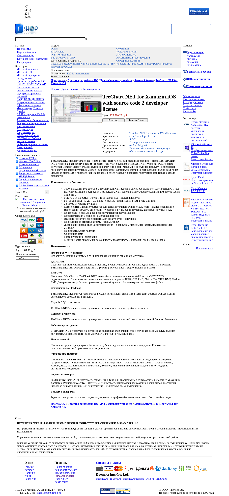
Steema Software (60, 76)
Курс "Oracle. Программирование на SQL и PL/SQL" (202, 180)
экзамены (192, 62)
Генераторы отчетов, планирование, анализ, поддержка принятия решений (30, 92)
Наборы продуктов (62, 66)
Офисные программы (29, 105)
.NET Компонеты (61, 54)
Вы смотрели (93, 39)
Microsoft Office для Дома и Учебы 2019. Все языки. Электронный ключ (202, 168)
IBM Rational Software (29, 138)
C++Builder (122, 48)
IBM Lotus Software (28, 135)
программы (193, 55)
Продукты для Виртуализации (26, 131)
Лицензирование (92, 89)
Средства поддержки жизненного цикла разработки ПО (83, 63)
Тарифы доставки (193, 102)
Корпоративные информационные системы (32, 143)
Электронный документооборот (27, 149)
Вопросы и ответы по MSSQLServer (31, 175)
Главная (29, 466)
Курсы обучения (26, 52)
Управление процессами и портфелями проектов (144, 63)
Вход (211, 39)
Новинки (29, 472)
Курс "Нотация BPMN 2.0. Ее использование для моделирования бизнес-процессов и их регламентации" (202, 232)
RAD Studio (57, 51)
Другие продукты (71, 89)
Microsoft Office (25, 72)
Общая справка (191, 96)
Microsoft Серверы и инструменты (28, 77)
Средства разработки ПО (31, 81)
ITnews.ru (161, 478)
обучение (192, 59)
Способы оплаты (192, 105)
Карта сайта (189, 111)
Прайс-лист (189, 108)
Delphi (54, 48)
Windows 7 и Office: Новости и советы (30, 163)
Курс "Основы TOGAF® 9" (199, 190)
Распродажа (24, 62)
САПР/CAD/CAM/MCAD (31, 84)
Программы (24, 48)
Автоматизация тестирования (133, 57)
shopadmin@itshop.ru (157, 11)
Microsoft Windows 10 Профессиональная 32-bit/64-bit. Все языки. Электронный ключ (202, 152)
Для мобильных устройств (66, 60)
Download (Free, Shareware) (32, 58)
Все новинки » (204, 248)
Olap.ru (150, 478)
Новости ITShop (28, 158)
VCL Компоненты (126, 51)
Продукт (56, 89)
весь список (82, 73)
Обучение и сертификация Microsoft (32, 169)
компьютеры (194, 65)
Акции (28, 475)
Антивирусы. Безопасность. (33, 120)
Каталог (29, 469)
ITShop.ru (115, 478)
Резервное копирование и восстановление (31, 125)
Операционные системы (31, 102)
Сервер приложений (128, 60)
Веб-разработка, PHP (63, 57)
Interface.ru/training (133, 478)
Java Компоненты (126, 54)
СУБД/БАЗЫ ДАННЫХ (30, 99)
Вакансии (30, 478)
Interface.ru (102, 478)
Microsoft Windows (27, 69)
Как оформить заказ (194, 99)
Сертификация (25, 55)
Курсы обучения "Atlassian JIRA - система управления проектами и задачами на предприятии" (200, 131)
